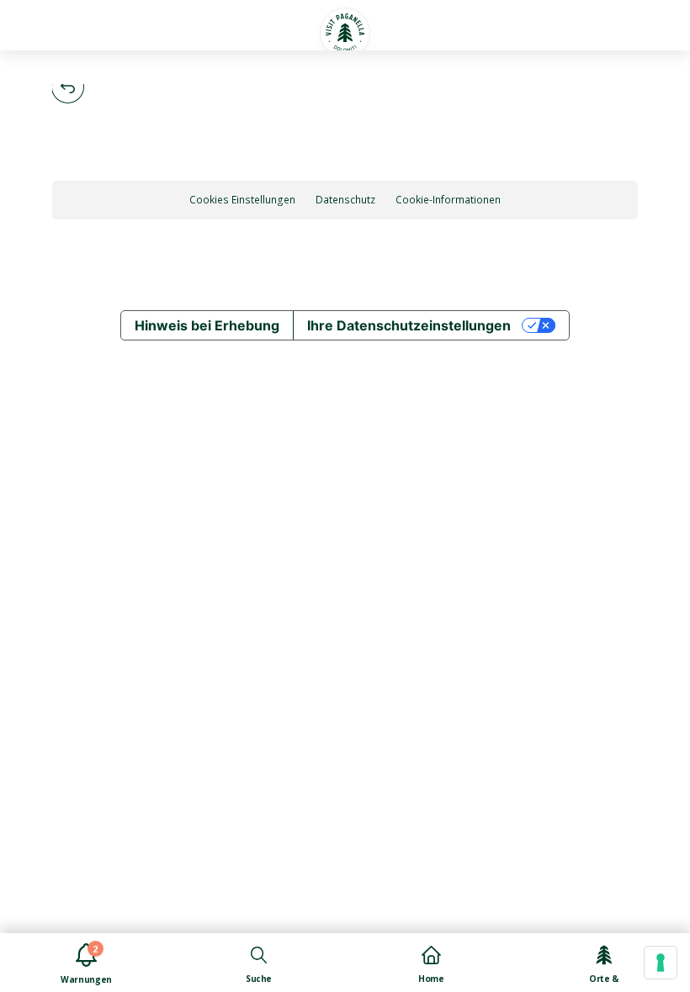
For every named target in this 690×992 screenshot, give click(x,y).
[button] (40, 25)
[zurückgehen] (67, 87)
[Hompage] (345, 33)
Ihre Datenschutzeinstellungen (409, 325)
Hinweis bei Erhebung (207, 325)
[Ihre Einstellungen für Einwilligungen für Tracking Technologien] (661, 963)
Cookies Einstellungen (242, 200)
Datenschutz (345, 200)
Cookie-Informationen (448, 200)
